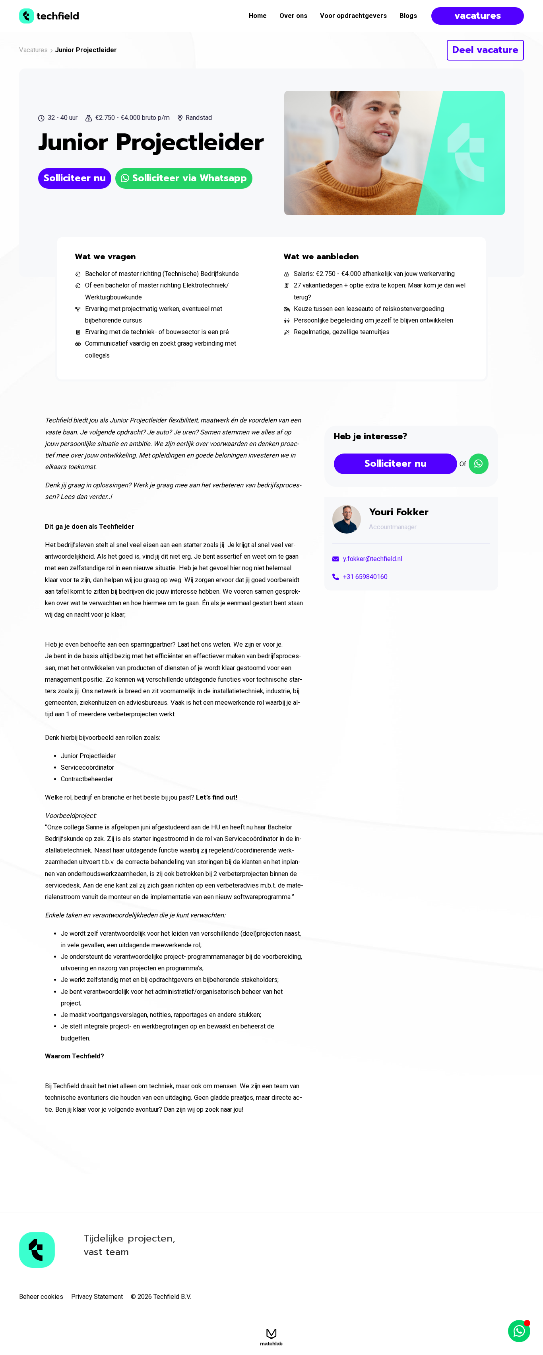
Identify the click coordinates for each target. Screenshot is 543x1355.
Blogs (408, 16)
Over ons (293, 16)
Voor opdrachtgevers (353, 16)
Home (258, 16)
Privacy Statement (97, 1296)
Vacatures (33, 50)
